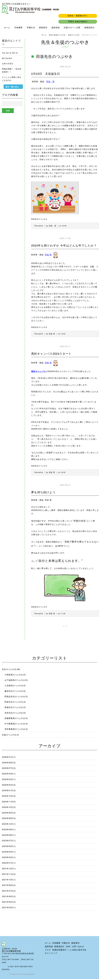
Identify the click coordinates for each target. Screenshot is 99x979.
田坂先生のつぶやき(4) (15, 701)
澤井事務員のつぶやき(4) (16, 729)
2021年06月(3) (9, 896)
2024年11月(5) (9, 801)
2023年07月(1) (9, 840)
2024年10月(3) (9, 807)
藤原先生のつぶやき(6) (15, 691)
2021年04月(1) (9, 907)
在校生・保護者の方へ (77, 15)
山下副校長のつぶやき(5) (16, 680)
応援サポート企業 (72, 27)
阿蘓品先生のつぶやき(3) (16, 696)
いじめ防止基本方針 (77, 949)
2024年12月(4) (9, 796)
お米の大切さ (8, 63)
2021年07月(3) (9, 890)
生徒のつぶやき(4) (10, 734)
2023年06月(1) (9, 846)
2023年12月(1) (9, 823)
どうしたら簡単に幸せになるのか (11, 78)
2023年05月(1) (9, 851)
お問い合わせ (78, 946)
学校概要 (18, 27)
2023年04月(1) (9, 857)
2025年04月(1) (9, 773)
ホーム (7, 27)
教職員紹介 (89, 27)
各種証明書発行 (59, 949)
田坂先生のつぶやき (39, 219)
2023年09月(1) (9, 829)
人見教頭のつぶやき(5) (15, 685)
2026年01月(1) (9, 757)
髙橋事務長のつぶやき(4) (16, 718)
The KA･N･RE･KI (10, 53)
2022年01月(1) (9, 862)
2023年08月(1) (9, 835)
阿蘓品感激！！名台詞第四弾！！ (11, 70)
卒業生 (78, 21)
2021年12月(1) (9, 868)
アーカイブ (49, 745)
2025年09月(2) (9, 762)
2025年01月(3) (9, 790)
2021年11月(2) (9, 874)
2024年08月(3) (9, 818)
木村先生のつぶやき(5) (15, 712)
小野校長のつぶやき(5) (15, 674)
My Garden (7, 58)
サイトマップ (51, 953)
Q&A (68, 946)
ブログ (48, 949)
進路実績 (55, 27)
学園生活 (31, 27)
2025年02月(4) (9, 784)
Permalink (38, 225)
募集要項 (43, 27)
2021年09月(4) (9, 885)
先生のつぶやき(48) (11, 669)
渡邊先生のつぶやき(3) (15, 707)
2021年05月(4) (9, 901)
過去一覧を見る (12, 86)
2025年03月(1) (9, 779)
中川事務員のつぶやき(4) (16, 723)
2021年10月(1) (9, 879)
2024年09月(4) (9, 812)
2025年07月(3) (9, 768)
